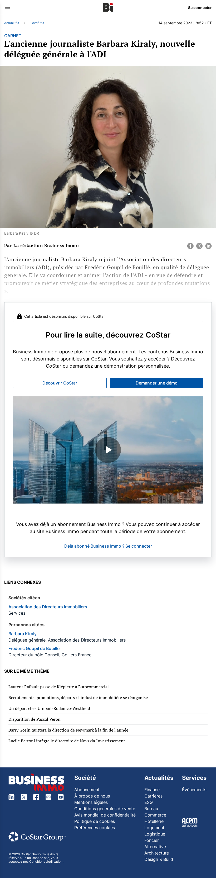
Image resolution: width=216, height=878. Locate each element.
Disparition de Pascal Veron (34, 719)
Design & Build (158, 859)
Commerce (155, 815)
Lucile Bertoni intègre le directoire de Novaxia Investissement (66, 741)
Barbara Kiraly (22, 633)
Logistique (154, 834)
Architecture (156, 853)
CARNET (12, 35)
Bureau (151, 808)
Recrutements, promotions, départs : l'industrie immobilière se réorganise (78, 697)
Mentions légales (91, 802)
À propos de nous (92, 796)
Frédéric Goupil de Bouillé (34, 648)
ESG (148, 802)
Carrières (37, 23)
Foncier (151, 840)
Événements (194, 789)
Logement (154, 827)
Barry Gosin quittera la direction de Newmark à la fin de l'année (68, 730)
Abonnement (87, 789)
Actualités (11, 23)
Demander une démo (157, 383)
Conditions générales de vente (104, 808)
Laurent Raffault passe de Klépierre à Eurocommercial (58, 687)
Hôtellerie (154, 821)
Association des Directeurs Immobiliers (47, 606)
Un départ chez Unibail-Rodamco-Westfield (49, 708)
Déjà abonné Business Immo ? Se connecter (108, 546)
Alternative (155, 846)
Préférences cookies (94, 827)
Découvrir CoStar (59, 383)
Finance (152, 789)
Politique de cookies (94, 821)
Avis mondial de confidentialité (105, 815)
